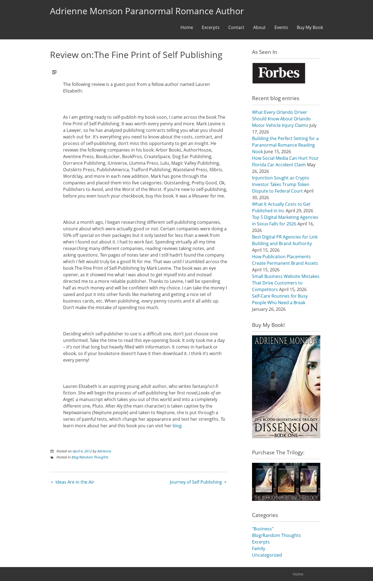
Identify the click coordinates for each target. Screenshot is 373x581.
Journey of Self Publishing (196, 482)
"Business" (263, 529)
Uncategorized (267, 555)
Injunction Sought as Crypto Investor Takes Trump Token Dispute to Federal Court (280, 184)
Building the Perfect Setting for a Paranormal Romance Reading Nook (285, 145)
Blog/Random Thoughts (90, 457)
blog (177, 426)
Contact (236, 27)
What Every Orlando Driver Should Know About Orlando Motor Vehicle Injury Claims (281, 118)
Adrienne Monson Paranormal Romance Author (147, 11)
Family (258, 548)
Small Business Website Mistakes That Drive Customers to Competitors (285, 282)
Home (186, 27)
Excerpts (211, 27)
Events (281, 27)
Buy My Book (310, 27)
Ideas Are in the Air (74, 482)
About (259, 27)
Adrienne (104, 451)
